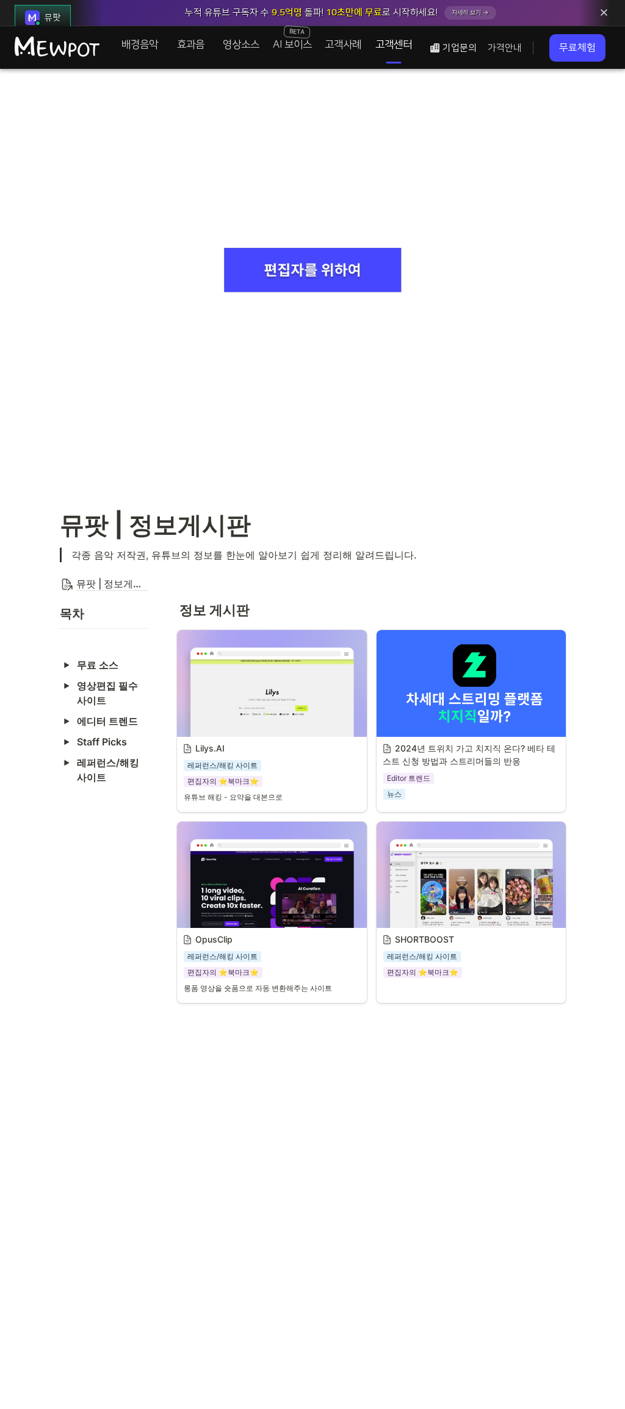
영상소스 (241, 44)
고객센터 (393, 44)
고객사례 (343, 44)
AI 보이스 (292, 38)
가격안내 (505, 48)
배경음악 (139, 44)
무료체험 (577, 47)
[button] (103, 584)
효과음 (190, 44)
